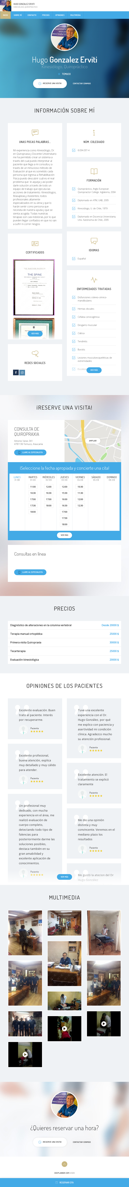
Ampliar (93, 440)
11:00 (33, 486)
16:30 (33, 492)
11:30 (80, 492)
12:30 (80, 505)
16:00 (64, 499)
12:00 (48, 486)
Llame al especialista (32, 452)
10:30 (80, 486)
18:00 (33, 511)
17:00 (33, 499)
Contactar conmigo (82, 83)
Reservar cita (67, 1182)
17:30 (33, 505)
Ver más (35, 333)
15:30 (64, 492)
